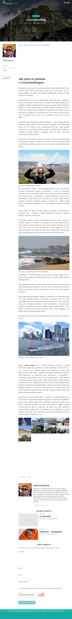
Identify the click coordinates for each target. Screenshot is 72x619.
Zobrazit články (39, 505)
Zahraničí (36, 16)
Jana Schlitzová (8, 60)
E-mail (20, 575)
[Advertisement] (43, 62)
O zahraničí (45, 516)
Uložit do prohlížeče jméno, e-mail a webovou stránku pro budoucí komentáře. (41, 588)
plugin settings (60, 611)
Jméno (20, 568)
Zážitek (30, 477)
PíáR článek (22, 477)
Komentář (21, 552)
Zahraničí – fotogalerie (50, 531)
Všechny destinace (28, 45)
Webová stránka (22, 581)
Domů (20, 45)
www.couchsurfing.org (25, 370)
